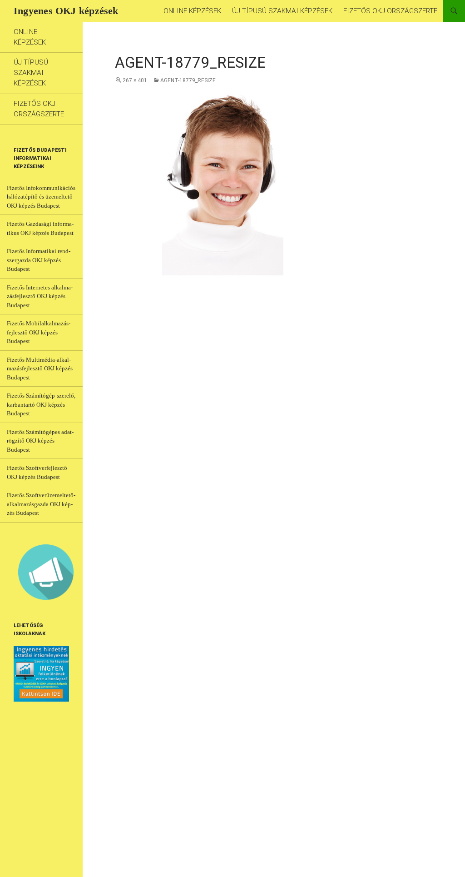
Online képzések (192, 11)
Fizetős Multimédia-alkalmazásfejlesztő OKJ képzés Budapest (40, 368)
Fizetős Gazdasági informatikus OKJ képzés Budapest (40, 228)
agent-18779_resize (188, 80)
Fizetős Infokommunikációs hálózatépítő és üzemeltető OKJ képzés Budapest (41, 196)
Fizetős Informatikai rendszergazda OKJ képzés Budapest (38, 260)
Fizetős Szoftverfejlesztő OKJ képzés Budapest (37, 472)
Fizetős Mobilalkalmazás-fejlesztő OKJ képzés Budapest (38, 332)
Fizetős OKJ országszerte (390, 11)
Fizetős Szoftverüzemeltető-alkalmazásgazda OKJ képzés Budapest (41, 504)
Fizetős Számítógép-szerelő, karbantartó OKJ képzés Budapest (41, 404)
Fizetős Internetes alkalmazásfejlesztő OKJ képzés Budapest (40, 296)
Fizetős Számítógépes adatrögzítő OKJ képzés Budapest (40, 441)
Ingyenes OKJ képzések (66, 10)
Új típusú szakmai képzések (282, 11)
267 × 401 (135, 80)
